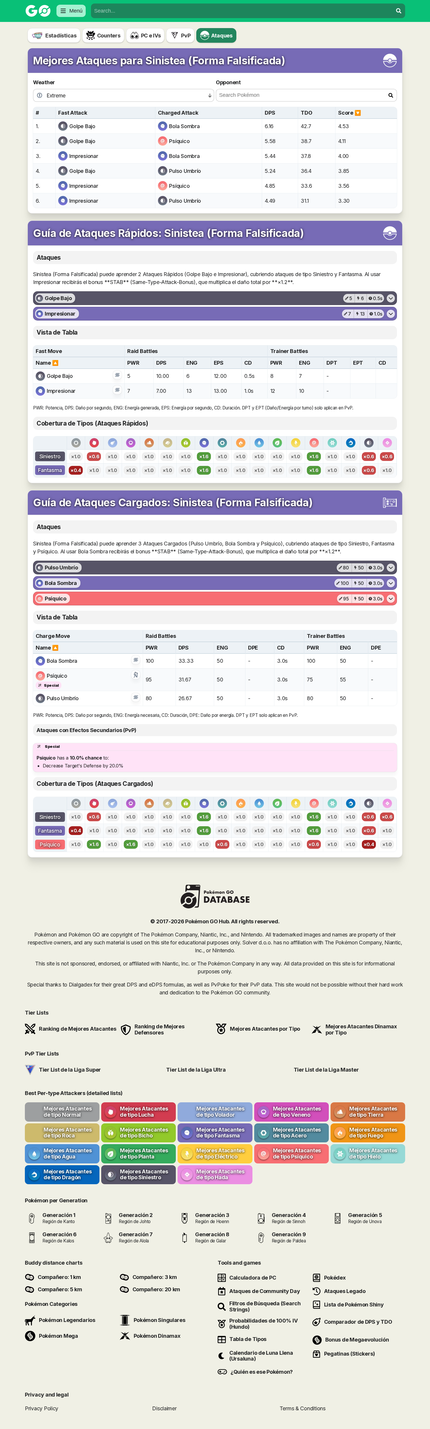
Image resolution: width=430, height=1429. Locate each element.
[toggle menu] (398, 10)
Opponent (228, 82)
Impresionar (83, 156)
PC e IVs (151, 35)
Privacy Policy (41, 1408)
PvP (185, 35)
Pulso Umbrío (185, 171)
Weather (44, 82)
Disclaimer (164, 1408)
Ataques (222, 35)
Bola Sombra (184, 126)
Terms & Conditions (303, 1408)
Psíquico (179, 141)
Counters (109, 35)
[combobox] (242, 11)
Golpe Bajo (82, 126)
